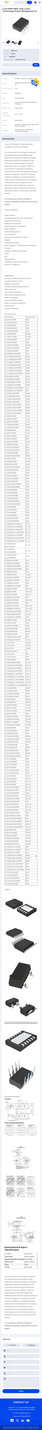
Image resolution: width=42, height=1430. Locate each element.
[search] (29, 2)
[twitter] (17, 1420)
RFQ (35, 65)
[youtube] (28, 1420)
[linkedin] (22, 1420)
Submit (21, 1391)
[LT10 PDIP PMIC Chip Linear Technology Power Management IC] (21, 26)
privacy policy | (7, 1427)
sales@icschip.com (22, 1413)
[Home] (7, 2)
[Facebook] (12, 1420)
